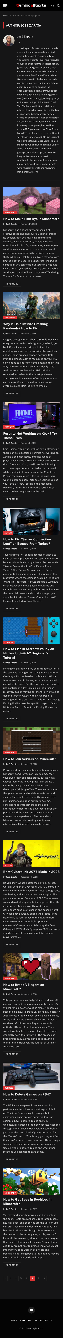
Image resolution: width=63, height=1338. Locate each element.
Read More (12, 284)
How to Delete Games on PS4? (27, 1094)
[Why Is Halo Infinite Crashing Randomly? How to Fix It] (31, 305)
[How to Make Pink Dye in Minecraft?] (31, 200)
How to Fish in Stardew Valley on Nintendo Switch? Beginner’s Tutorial (28, 653)
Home (13, 1320)
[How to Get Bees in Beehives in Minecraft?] (31, 1181)
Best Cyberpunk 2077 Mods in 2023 (31, 872)
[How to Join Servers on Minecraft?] (31, 740)
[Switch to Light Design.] (53, 5)
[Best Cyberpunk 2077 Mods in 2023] (31, 853)
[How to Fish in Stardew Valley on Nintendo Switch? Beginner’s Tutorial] (31, 630)
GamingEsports (35, 1328)
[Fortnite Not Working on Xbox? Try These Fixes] (31, 415)
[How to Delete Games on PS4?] (31, 1076)
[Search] (58, 5)
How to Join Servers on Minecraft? (29, 759)
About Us (25, 1320)
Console (9, 642)
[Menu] (5, 5)
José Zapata (25, 36)
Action (8, 533)
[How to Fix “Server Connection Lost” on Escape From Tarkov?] (31, 521)
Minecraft (10, 212)
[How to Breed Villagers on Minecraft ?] (31, 966)
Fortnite (9, 427)
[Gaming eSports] (31, 5)
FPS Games (10, 317)
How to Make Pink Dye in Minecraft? (31, 219)
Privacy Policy (43, 1320)
